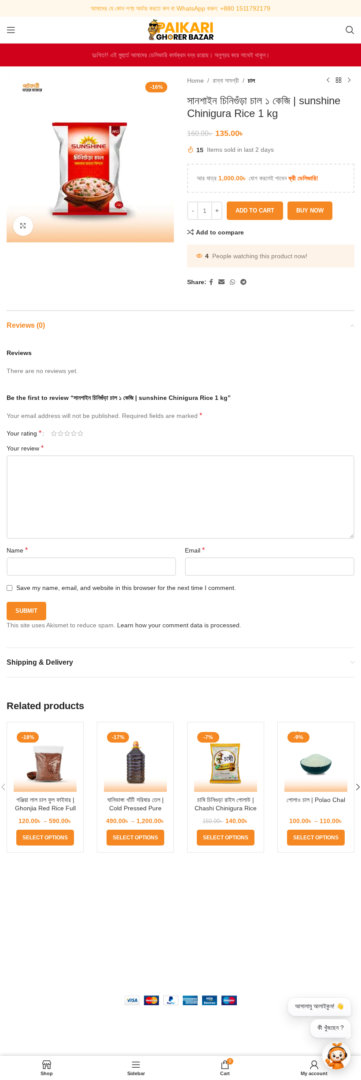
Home (195, 80)
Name (17, 550)
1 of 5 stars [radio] (54, 433)
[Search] (350, 30)
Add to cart (255, 210)
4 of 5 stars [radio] (73, 433)
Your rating (24, 433)
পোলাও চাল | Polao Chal (316, 799)
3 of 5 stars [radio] (67, 433)
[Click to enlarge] (23, 226)
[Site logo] (180, 29)
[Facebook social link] (211, 282)
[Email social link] (221, 282)
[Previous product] (328, 80)
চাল (251, 80)
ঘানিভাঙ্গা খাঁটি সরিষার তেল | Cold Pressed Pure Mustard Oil (135, 808)
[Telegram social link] (243, 282)
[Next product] (349, 80)
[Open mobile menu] (11, 30)
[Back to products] (338, 80)
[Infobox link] (180, 8)
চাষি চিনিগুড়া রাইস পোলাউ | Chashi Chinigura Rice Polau (226, 808)
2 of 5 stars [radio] (60, 433)
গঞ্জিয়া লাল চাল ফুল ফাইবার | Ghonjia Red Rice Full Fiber (45, 808)
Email (195, 550)
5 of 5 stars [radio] (80, 433)
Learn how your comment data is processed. (179, 625)
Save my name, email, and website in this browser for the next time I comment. (126, 587)
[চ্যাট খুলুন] (336, 1055)
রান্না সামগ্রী (226, 80)
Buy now (310, 210)
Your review (25, 448)
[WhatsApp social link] (232, 282)
